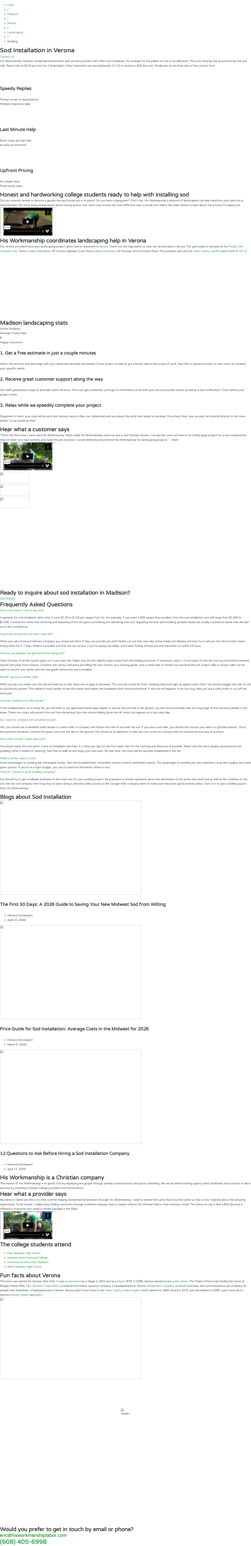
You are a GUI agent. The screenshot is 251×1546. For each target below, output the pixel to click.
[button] (125, 610)
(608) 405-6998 (23, 1541)
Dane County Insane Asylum (123, 1290)
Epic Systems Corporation (42, 1286)
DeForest (110, 251)
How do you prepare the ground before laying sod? (32, 653)
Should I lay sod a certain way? (19, 677)
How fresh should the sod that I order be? (26, 634)
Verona (103, 246)
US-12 (243, 251)
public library (180, 1281)
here (213, 783)
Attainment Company (160, 1286)
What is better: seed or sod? (18, 758)
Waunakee (44, 251)
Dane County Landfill (206, 251)
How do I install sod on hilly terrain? (22, 700)
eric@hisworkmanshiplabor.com (33, 1535)
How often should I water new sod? (22, 739)
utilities (24, 1295)
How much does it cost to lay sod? (22, 610)
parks (38, 1295)
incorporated (73, 1281)
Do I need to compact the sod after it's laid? (28, 719)
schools (14, 1295)
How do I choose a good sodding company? (28, 772)
